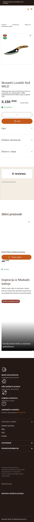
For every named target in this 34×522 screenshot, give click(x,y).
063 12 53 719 (20, 412)
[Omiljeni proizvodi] (26, 9)
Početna (4, 24)
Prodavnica (15, 24)
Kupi (18, 121)
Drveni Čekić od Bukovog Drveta (13, 252)
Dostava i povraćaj (8, 426)
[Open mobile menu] (31, 9)
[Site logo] (1, 9)
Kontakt (4, 436)
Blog (3, 429)
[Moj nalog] (22, 9)
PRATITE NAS (7, 484)
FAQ (3, 432)
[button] (16, 257)
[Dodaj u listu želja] (29, 222)
